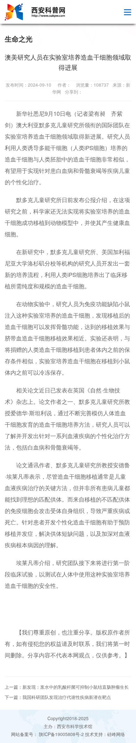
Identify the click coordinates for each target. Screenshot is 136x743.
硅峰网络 (116, 734)
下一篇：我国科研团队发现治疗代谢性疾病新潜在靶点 (58, 697)
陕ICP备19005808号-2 (61, 734)
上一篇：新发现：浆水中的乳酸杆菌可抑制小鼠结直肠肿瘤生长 (67, 687)
